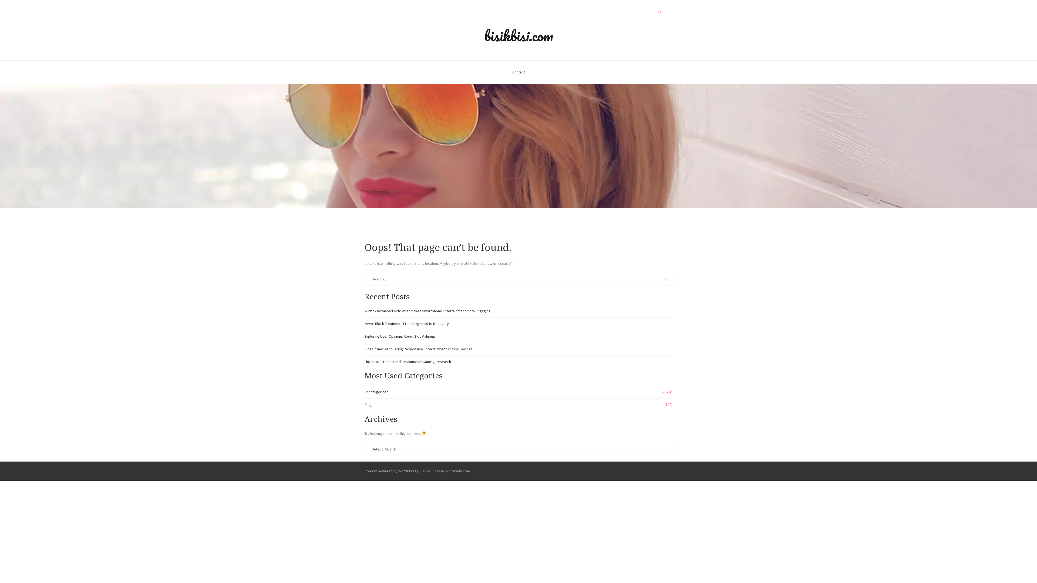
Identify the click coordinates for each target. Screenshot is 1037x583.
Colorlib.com (460, 471)
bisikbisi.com (518, 36)
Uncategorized (377, 391)
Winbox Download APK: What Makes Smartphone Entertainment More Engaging (428, 311)
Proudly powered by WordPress (390, 471)
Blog (368, 404)
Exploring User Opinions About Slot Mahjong (400, 336)
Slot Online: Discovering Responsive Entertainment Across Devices (419, 349)
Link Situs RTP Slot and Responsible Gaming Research (408, 361)
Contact (518, 72)
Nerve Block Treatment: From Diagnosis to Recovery (407, 323)
